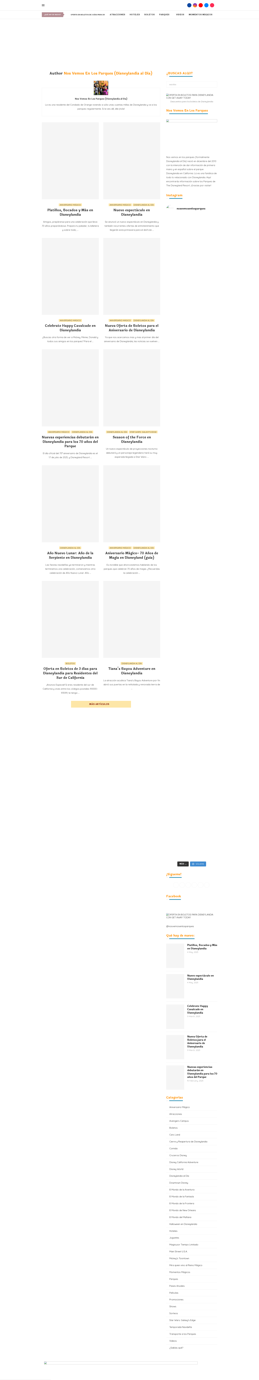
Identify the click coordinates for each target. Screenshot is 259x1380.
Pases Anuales (177, 1285)
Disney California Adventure (183, 1162)
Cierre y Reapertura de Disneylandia (188, 1141)
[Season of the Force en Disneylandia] (131, 387)
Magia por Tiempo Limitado (183, 1244)
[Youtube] (201, 5)
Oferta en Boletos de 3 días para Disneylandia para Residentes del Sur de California (70, 673)
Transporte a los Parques (182, 1334)
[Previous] (66, 14)
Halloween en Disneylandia (183, 1224)
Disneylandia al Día (179, 1175)
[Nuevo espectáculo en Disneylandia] (131, 160)
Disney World (176, 1169)
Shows (172, 1306)
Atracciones (117, 14)
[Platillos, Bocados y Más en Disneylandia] (70, 160)
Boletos (149, 14)
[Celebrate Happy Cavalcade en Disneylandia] (70, 276)
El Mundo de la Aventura (181, 1189)
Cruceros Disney (178, 1155)
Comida (173, 1148)
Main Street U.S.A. (178, 1251)
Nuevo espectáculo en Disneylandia (131, 212)
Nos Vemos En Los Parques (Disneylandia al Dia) (101, 99)
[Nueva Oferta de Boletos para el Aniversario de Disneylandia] (131, 276)
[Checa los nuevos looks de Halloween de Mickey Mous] (179, 816)
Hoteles (135, 14)
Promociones (176, 1299)
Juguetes (174, 1237)
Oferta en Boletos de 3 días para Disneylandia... (93, 15)
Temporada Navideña (180, 1327)
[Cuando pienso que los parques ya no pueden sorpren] (179, 553)
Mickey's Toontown (179, 1258)
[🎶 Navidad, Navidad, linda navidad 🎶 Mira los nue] (179, 238)
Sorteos (173, 1313)
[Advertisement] (129, 41)
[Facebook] (189, 5)
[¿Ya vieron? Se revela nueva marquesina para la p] (204, 460)
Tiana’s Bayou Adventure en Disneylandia (131, 671)
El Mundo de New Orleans (182, 1210)
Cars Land (174, 1134)
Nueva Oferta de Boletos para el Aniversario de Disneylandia (131, 328)
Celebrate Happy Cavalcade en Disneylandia (70, 328)
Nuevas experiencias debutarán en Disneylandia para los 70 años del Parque (70, 442)
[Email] (206, 5)
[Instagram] (195, 5)
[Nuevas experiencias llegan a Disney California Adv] (204, 810)
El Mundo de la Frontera (181, 1203)
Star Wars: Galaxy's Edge (182, 1320)
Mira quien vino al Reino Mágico (185, 1265)
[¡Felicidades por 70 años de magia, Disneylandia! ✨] (204, 274)
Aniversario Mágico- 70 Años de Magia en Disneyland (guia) (131, 555)
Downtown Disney (178, 1182)
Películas (173, 1292)
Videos (180, 14)
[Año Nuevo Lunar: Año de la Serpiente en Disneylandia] (70, 503)
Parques (164, 14)
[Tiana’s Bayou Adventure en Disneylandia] (131, 619)
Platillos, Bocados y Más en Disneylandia (70, 212)
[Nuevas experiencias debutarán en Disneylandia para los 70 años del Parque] (70, 387)
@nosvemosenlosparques (180, 926)
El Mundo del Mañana (180, 1217)
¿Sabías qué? (176, 1347)
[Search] (184, 5)
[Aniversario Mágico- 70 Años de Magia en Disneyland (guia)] (131, 503)
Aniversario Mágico (179, 1107)
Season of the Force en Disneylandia (132, 439)
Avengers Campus (179, 1120)
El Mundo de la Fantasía (181, 1196)
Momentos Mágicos (200, 14)
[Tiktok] (212, 5)
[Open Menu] (43, 5)
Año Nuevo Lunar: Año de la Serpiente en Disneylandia (70, 555)
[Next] (69, 14)
